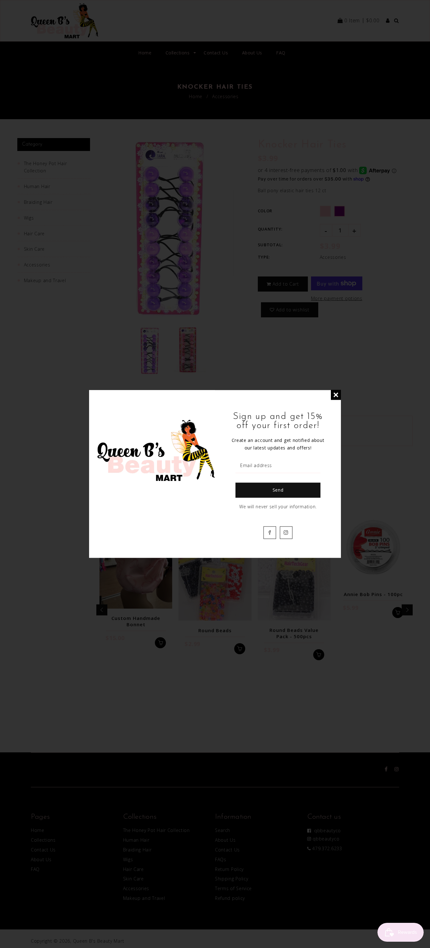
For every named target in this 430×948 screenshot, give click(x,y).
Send (278, 490)
